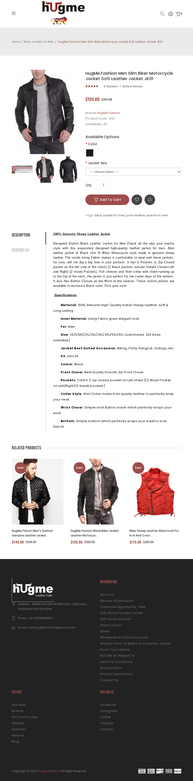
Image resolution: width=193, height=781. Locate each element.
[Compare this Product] (32, 491)
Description (21, 235)
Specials (19, 729)
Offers (105, 631)
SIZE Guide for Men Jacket (121, 613)
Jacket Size (97, 163)
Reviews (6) (20, 250)
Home (16, 42)
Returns (18, 735)
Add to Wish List (137, 199)
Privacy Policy (111, 668)
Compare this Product (150, 199)
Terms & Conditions (116, 662)
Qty (88, 185)
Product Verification (116, 674)
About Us (107, 595)
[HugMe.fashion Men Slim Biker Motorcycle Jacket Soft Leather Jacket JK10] (22, 169)
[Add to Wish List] (45, 491)
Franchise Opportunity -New (123, 607)
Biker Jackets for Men (39, 42)
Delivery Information (116, 601)
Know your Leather (115, 650)
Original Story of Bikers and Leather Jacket (135, 643)
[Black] (89, 152)
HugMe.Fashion (108, 113)
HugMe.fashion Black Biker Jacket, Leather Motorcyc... (95, 533)
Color (92, 144)
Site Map (19, 705)
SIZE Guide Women (115, 619)
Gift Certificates (25, 717)
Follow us (107, 692)
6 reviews (111, 86)
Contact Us (109, 680)
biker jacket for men (109, 215)
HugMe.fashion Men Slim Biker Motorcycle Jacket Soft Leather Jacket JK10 (110, 42)
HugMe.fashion (49, 771)
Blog (15, 741)
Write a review (132, 86)
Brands (18, 711)
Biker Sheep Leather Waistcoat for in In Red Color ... (154, 533)
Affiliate (18, 723)
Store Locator (111, 625)
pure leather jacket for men (147, 215)
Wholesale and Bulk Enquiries (124, 637)
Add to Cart (110, 199)
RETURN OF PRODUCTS (117, 656)
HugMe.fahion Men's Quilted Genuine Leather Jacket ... (32, 533)
